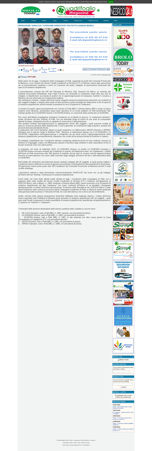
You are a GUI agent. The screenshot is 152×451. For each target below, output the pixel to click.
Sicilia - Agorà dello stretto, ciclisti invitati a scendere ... (122, 407)
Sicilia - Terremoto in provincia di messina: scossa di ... (122, 418)
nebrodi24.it (86, 445)
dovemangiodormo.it (76, 445)
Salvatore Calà (90, 16)
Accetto (111, 1)
